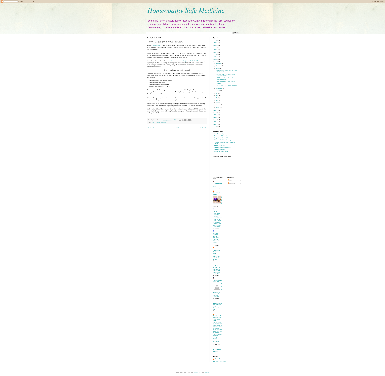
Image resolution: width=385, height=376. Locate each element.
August (218, 91)
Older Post (203, 127)
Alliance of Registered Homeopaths (223, 140)
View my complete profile (219, 361)
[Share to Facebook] (189, 120)
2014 (215, 115)
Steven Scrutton (219, 359)
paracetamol (163, 122)
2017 (215, 61)
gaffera (196, 372)
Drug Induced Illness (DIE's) (221, 138)
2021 (215, 52)
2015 (215, 112)
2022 (215, 50)
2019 (215, 57)
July (217, 93)
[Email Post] (180, 119)
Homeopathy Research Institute (222, 147)
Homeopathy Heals (219, 149)
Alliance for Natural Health (221, 151)
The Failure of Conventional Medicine (224, 136)
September (219, 88)
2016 (215, 110)
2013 (215, 117)
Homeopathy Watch (219, 145)
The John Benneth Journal (215, 234)
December (219, 63)
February (218, 105)
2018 (215, 59)
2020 (215, 54)
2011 (215, 122)
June (217, 95)
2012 (215, 119)
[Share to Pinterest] (191, 120)
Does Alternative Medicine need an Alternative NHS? (225, 75)
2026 (215, 40)
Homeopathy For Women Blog (216, 252)
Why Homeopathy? (219, 134)
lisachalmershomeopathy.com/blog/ (217, 304)
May (217, 98)
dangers (158, 122)
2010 (215, 124)
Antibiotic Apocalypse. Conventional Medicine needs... (225, 78)
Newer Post (151, 127)
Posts (230, 180)
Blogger (207, 372)
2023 (215, 47)
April (217, 100)
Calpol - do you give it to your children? (226, 85)
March (217, 102)
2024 (215, 45)
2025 (215, 43)
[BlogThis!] (185, 120)
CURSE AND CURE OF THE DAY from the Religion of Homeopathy (217, 240)
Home (177, 127)
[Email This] (183, 120)
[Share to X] (187, 120)
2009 (215, 126)
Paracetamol (156, 45)
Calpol (153, 122)
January (218, 107)
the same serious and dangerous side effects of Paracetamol (187, 61)
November (219, 66)
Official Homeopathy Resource (216, 213)
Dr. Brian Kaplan (217, 183)
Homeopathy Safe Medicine (186, 10)
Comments (232, 183)
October (218, 68)
